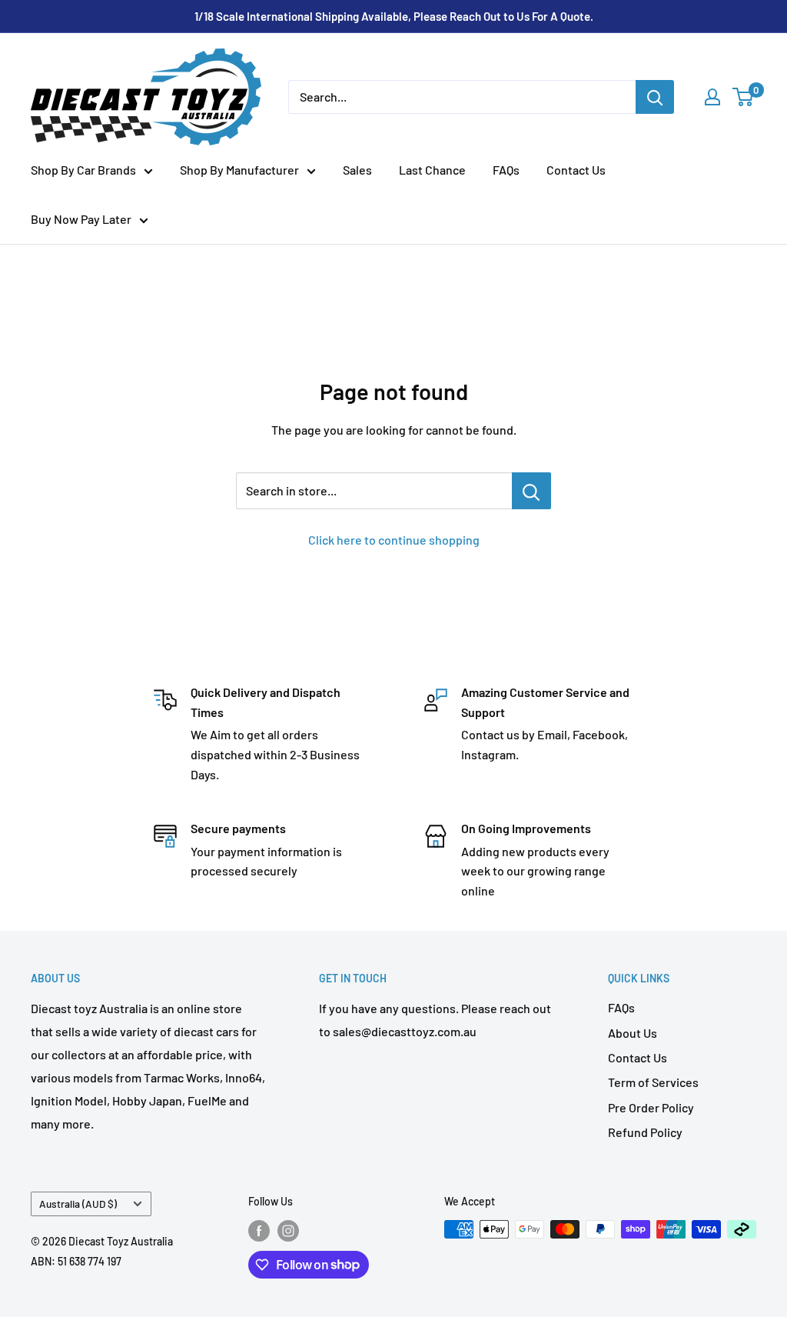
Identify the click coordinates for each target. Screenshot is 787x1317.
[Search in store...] (531, 490)
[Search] (655, 97)
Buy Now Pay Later (81, 219)
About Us (632, 1032)
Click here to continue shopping (394, 539)
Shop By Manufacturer (239, 169)
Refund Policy (645, 1132)
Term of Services (653, 1082)
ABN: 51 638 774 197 (76, 1261)
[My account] (712, 96)
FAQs (506, 169)
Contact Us (576, 169)
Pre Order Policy (651, 1107)
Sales (357, 169)
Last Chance (432, 169)
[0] (743, 97)
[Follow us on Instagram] (288, 1231)
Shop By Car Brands (83, 169)
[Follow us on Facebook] (259, 1231)
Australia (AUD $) (78, 1203)
